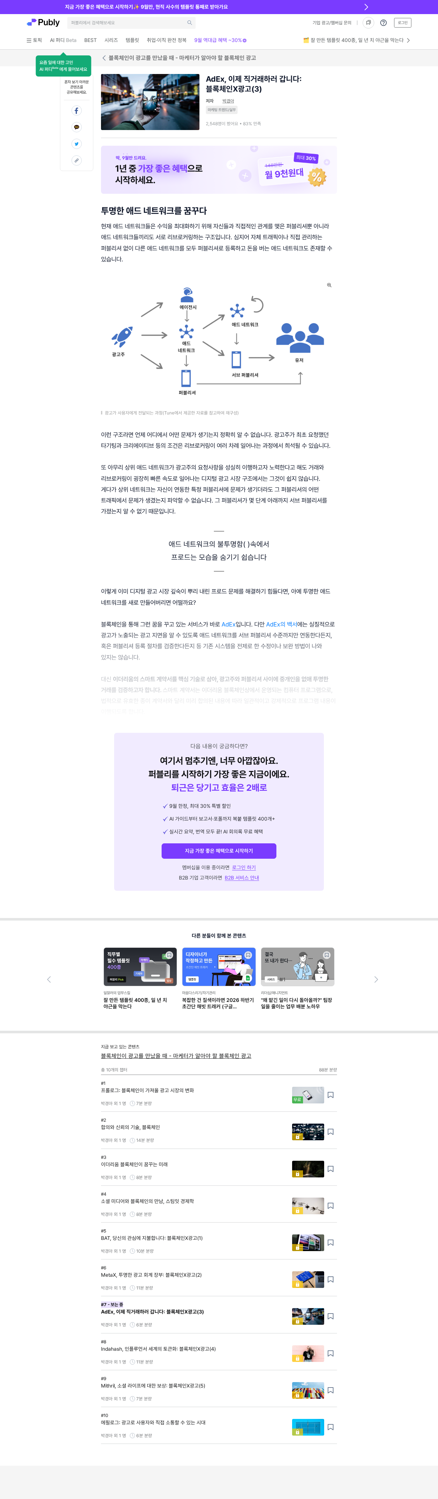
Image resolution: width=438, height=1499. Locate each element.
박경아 (228, 100)
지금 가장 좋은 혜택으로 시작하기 (219, 851)
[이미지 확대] (329, 285)
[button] (63, 66)
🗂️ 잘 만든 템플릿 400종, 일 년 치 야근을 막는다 (353, 40)
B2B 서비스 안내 (242, 878)
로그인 (403, 22)
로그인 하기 (244, 867)
